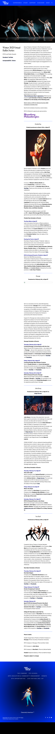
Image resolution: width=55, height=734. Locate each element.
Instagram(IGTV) (7, 60)
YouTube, (38, 607)
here (30, 236)
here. (47, 252)
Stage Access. (38, 393)
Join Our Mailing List (35, 678)
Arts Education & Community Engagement (24, 676)
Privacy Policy (5, 717)
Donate (44, 676)
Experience (17, 3)
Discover (40, 3)
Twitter (14, 60)
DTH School (33, 673)
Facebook (5, 57)
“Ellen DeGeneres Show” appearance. (34, 96)
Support (33, 3)
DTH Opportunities (18, 678)
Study (26, 3)
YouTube (26, 188)
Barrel (22, 717)
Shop (48, 3)
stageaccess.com (28, 508)
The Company (22, 673)
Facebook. (33, 584)
